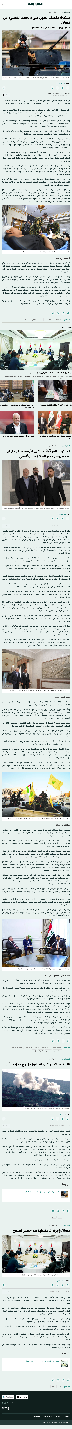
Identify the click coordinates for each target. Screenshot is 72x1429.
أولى (60, 1217)
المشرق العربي (52, 12)
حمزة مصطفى (61, 1281)
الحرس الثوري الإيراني (42, 1047)
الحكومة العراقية (17, 1047)
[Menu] (69, 4)
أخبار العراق (57, 319)
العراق (27, 319)
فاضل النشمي (61, 83)
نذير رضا (62, 1114)
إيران (34, 1051)
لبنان (54, 1217)
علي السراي (62, 514)
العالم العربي (65, 12)
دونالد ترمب (57, 1051)
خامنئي (48, 1051)
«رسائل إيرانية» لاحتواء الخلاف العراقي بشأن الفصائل (51, 372)
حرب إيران (47, 319)
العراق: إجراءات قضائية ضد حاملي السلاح (41, 1230)
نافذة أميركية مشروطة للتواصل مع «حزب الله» (38, 1064)
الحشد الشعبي (36, 319)
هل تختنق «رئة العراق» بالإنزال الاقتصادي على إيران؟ (55, 405)
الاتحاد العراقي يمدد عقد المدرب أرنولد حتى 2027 (18, 436)
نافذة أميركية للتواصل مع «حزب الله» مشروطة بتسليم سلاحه (39, 1192)
